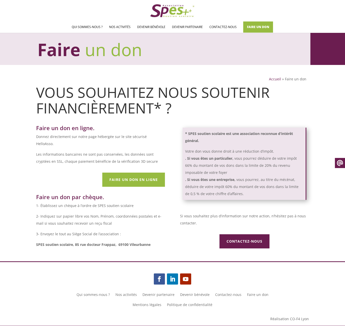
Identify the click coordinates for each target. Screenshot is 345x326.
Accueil (275, 79)
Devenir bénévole (151, 27)
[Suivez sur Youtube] (185, 279)
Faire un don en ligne (133, 179)
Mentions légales (147, 305)
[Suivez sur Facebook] (159, 279)
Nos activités (120, 27)
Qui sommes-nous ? (87, 27)
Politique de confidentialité (189, 305)
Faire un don (258, 27)
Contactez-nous (223, 27)
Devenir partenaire (187, 27)
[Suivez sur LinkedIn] (172, 279)
